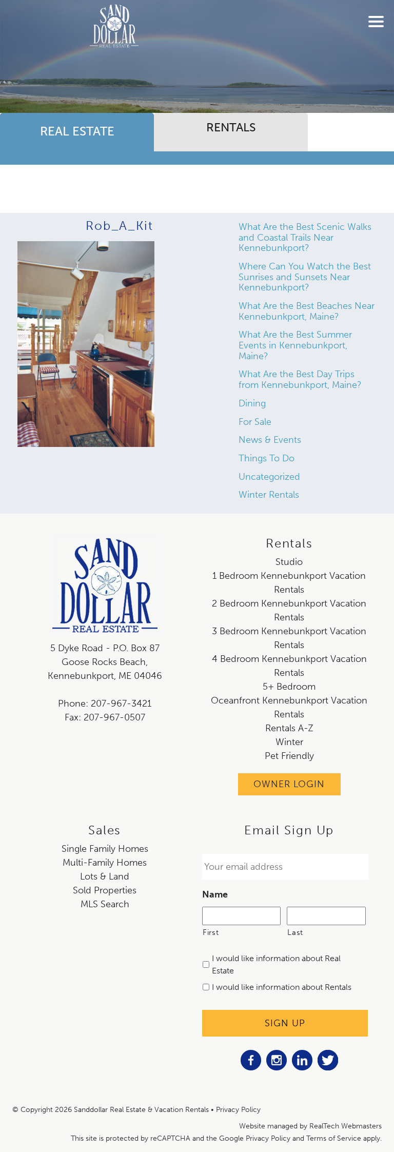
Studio (289, 562)
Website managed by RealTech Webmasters (310, 1126)
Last (295, 932)
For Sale (255, 421)
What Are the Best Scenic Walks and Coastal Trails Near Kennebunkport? (305, 237)
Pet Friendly (289, 756)
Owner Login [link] (289, 784)
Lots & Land (104, 876)
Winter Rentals (269, 494)
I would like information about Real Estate (276, 964)
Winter (289, 742)
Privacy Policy (238, 1109)
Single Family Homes (105, 848)
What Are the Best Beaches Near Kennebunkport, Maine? (307, 311)
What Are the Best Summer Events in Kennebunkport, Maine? (295, 345)
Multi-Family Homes (105, 862)
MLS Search (105, 904)
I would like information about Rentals (281, 987)
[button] (378, 28)
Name (215, 894)
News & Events (270, 439)
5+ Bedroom (289, 686)
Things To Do (266, 458)
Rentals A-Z (289, 728)
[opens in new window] (251, 1067)
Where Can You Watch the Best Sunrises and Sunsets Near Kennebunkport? (305, 277)
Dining (252, 403)
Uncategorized (269, 476)
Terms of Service (333, 1138)
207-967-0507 (114, 717)
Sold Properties (104, 890)
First (211, 932)
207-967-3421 (121, 703)
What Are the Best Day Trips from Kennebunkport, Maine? (300, 379)
